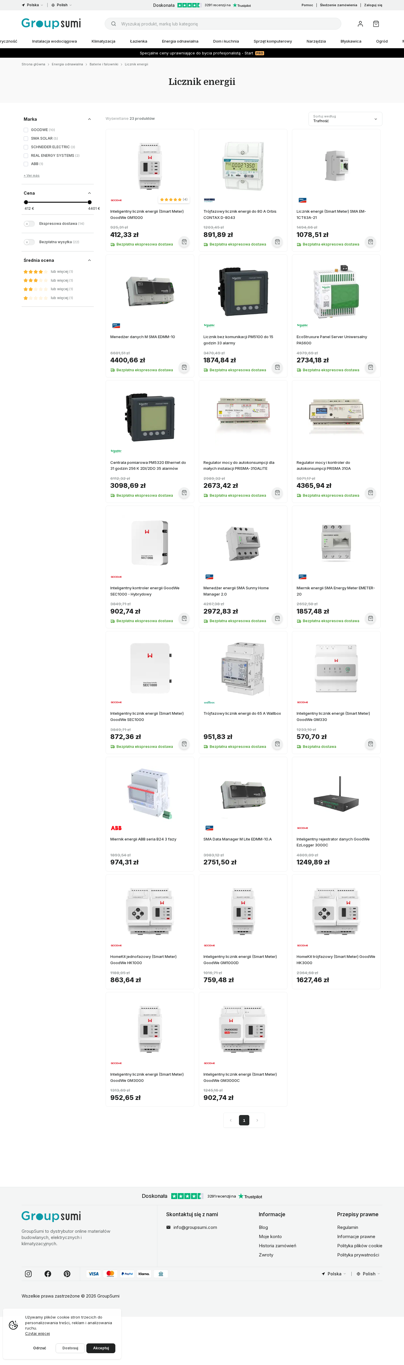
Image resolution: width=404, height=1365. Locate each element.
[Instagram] (28, 1274)
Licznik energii (136, 64)
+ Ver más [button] (32, 175)
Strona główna (33, 64)
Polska (33, 5)
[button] (174, 199)
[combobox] (223, 23)
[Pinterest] (67, 1274)
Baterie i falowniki (104, 64)
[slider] (26, 202)
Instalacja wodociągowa (54, 41)
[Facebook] (48, 1274)
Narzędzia (316, 41)
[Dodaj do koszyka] (184, 241)
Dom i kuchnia (226, 41)
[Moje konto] (360, 23)
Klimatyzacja (103, 41)
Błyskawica (351, 41)
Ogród (382, 41)
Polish (62, 5)
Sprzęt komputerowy (273, 41)
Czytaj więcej (37, 1333)
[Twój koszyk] (376, 23)
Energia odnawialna (180, 41)
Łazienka (138, 41)
